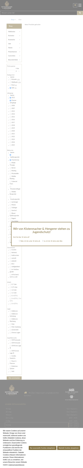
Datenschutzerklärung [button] (16, 465)
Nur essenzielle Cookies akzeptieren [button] (42, 448)
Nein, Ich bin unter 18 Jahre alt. (30, 241)
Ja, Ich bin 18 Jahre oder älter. (53, 241)
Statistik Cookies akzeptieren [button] (69, 448)
